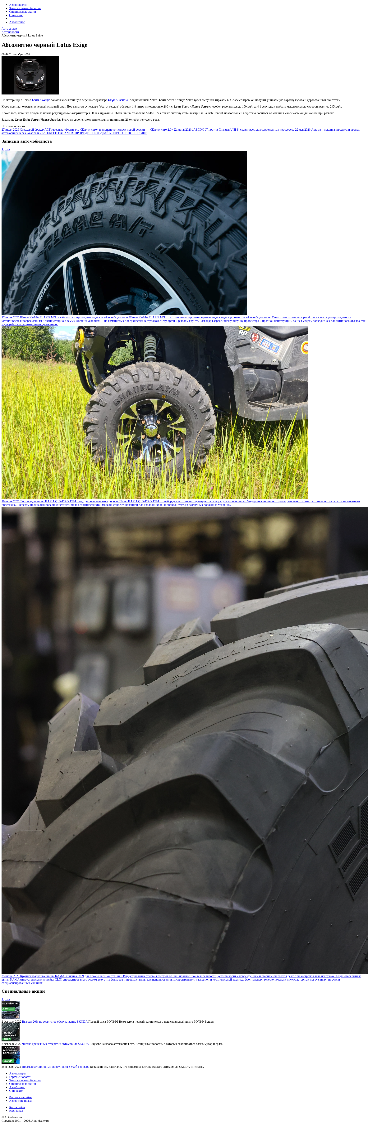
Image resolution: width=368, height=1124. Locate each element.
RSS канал (16, 1110)
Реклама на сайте (20, 1097)
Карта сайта (17, 1107)
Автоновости (18, 4)
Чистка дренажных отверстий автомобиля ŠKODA (55, 1043)
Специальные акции (22, 11)
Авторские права (20, 1100)
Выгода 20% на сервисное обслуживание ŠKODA (55, 1021)
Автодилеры (17, 1073)
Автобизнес (17, 22)
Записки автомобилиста (25, 8)
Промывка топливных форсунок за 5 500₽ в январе (55, 1066)
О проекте (16, 15)
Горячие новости (20, 1076)
